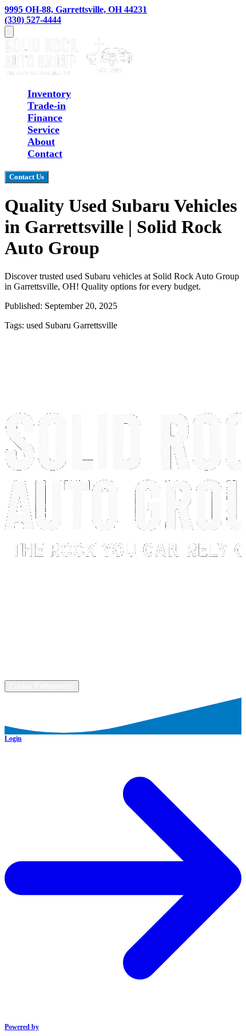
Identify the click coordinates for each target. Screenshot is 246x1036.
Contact (44, 153)
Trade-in (46, 105)
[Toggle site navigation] (9, 32)
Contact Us (26, 176)
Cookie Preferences (41, 686)
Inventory (49, 93)
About (41, 141)
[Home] (69, 71)
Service (43, 129)
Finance (44, 117)
